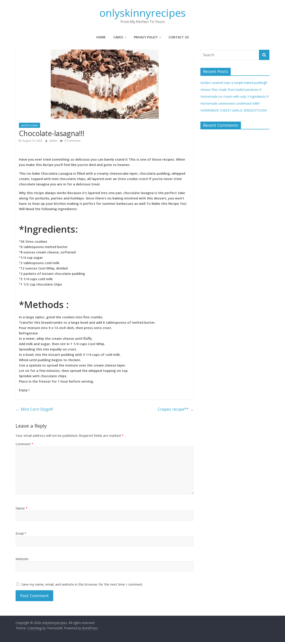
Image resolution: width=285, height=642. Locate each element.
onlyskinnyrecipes (142, 13)
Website (22, 559)
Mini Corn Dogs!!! (34, 409)
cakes (118, 37)
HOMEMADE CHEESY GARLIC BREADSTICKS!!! (233, 110)
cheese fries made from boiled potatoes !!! (230, 89)
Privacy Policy (146, 37)
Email (21, 533)
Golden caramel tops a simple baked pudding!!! (233, 83)
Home (101, 37)
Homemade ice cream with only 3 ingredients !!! (234, 96)
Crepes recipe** (176, 409)
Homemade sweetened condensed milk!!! (230, 103)
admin (53, 141)
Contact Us (179, 37)
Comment (24, 444)
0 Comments (72, 141)
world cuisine (29, 125)
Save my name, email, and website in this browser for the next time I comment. (82, 584)
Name (21, 508)
